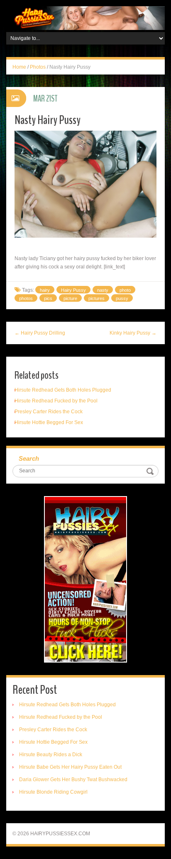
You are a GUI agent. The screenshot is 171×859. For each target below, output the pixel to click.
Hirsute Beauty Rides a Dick (50, 754)
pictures (96, 298)
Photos (38, 67)
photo (125, 290)
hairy (45, 290)
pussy (122, 298)
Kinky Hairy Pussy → (133, 333)
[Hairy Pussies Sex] (85, 18)
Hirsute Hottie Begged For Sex (49, 422)
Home (19, 67)
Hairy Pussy (73, 290)
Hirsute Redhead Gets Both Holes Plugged (63, 390)
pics (48, 298)
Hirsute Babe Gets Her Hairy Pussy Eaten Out (70, 767)
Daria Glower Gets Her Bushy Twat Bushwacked (73, 779)
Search (29, 458)
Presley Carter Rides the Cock (49, 412)
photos (26, 298)
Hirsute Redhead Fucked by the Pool (56, 401)
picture (70, 298)
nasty (102, 290)
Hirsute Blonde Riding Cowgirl (53, 792)
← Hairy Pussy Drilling (40, 333)
